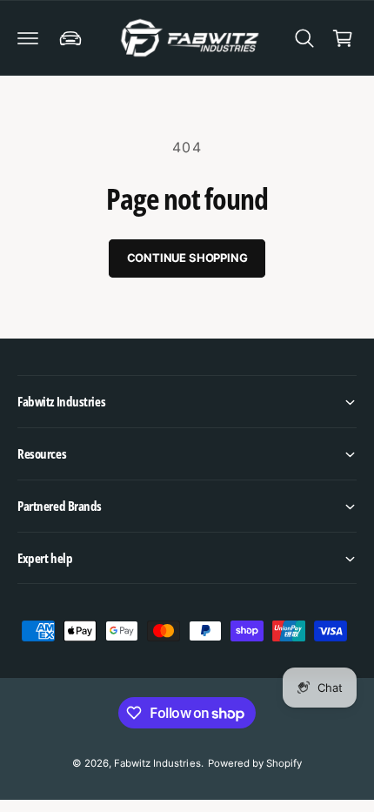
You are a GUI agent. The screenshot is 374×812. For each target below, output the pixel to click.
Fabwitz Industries (157, 763)
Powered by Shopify (255, 763)
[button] (28, 38)
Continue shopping (187, 258)
